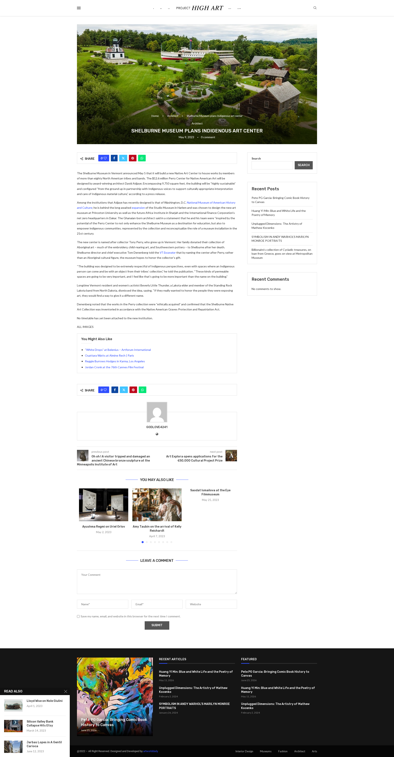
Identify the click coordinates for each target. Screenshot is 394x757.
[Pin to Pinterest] (132, 158)
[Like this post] (105, 158)
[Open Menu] (79, 8)
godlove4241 (156, 427)
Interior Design (244, 751)
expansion (138, 207)
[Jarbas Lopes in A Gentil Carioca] (13, 747)
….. (239, 8)
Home (155, 115)
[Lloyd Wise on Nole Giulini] (13, 705)
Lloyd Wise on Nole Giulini (45, 701)
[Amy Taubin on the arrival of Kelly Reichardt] (157, 504)
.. (161, 8)
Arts (314, 751)
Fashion (282, 751)
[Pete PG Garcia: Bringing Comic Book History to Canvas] (115, 697)
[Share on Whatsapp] (142, 158)
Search (256, 158)
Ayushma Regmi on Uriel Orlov (103, 526)
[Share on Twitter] (123, 158)
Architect (172, 115)
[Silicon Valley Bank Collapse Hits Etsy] (13, 726)
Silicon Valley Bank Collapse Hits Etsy (40, 723)
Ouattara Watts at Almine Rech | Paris (109, 355)
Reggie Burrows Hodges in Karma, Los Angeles (115, 361)
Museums (265, 751)
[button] (84, 515)
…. (229, 8)
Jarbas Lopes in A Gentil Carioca (44, 744)
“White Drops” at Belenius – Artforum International (118, 349)
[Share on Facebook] (114, 158)
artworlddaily (150, 751)
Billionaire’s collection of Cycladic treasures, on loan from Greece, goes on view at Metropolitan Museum (282, 253)
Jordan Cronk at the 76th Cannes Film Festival (114, 367)
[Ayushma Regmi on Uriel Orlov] (103, 504)
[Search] (315, 8)
